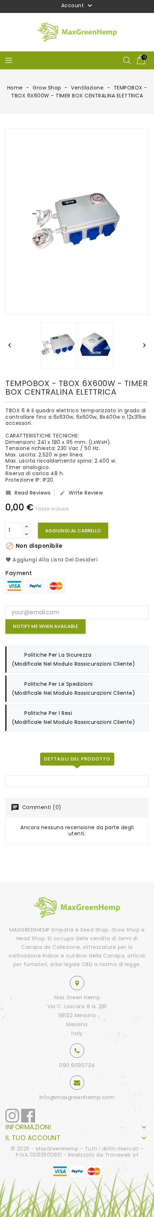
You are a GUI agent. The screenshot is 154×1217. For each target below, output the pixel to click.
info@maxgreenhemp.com (77, 1097)
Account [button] (77, 5)
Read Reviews (27, 492)
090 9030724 (77, 1065)
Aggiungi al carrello (73, 530)
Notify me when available (45, 626)
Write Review (81, 492)
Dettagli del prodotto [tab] (77, 759)
